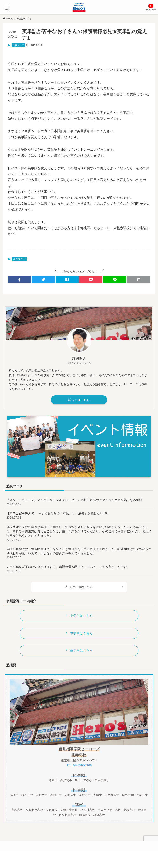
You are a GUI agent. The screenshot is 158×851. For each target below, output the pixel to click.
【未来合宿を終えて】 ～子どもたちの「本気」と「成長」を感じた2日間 (57, 515)
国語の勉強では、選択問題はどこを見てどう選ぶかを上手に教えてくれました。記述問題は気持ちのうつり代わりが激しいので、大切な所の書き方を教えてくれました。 (78, 553)
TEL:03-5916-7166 (79, 765)
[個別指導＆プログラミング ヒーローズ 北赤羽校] (79, 7)
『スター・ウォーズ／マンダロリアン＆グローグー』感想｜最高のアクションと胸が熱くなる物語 (74, 502)
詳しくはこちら (79, 399)
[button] (7, 7)
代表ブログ (18, 45)
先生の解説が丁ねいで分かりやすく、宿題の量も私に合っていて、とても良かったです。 (68, 569)
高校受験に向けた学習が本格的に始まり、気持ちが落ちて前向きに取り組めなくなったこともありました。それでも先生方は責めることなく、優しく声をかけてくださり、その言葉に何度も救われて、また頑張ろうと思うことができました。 (78, 533)
